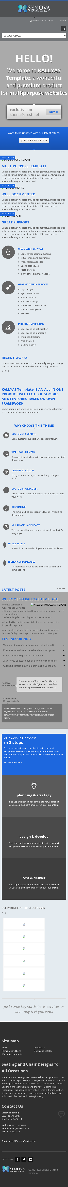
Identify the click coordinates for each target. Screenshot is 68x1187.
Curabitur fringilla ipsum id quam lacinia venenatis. (29, 665)
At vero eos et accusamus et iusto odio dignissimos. (30, 660)
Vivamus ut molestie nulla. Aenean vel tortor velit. (29, 645)
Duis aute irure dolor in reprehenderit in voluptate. (29, 650)
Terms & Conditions (11, 1050)
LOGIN (63, 21)
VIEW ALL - (61, 588)
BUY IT (54, 112)
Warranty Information (12, 1054)
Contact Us (39, 1047)
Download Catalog (43, 1050)
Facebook (17, 1159)
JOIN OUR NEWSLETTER (34, 140)
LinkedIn (30, 1159)
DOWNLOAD (43, 21)
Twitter (23, 1159)
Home (5, 1047)
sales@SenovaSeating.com (22, 1141)
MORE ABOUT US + (13, 762)
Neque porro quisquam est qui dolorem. (24, 655)
